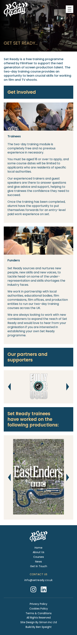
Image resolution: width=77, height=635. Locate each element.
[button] (9, 386)
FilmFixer (26, 63)
